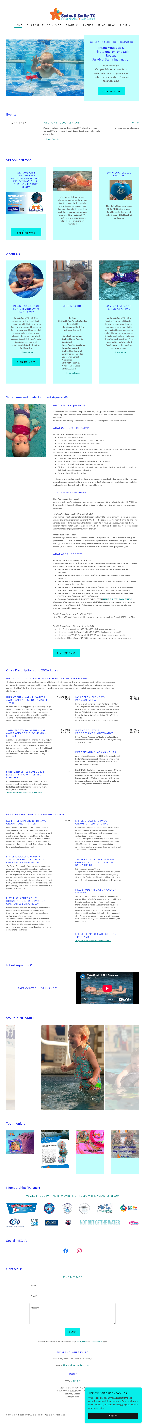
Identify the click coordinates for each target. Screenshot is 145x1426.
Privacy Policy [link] (81, 1341)
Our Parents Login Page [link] (44, 25)
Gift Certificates (26, 231)
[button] (125, 25)
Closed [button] (74, 1380)
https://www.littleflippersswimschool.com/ (93, 940)
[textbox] (72, 1285)
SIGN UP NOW (111, 91)
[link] (72, 13)
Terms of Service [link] (96, 1341)
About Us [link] (72, 25)
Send (72, 1332)
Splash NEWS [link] (107, 25)
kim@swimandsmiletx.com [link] (76, 1365)
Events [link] (88, 25)
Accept (113, 1416)
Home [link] (18, 25)
